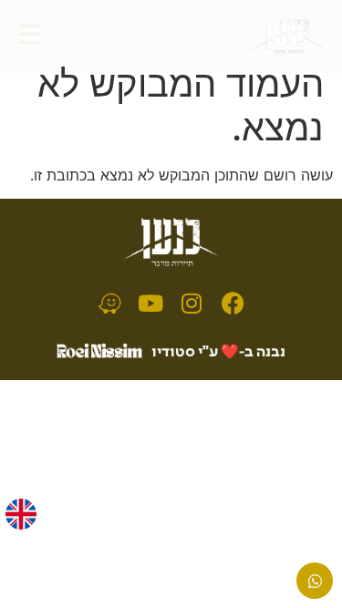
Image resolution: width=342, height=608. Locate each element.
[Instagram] (191, 303)
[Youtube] (150, 303)
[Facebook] (232, 303)
